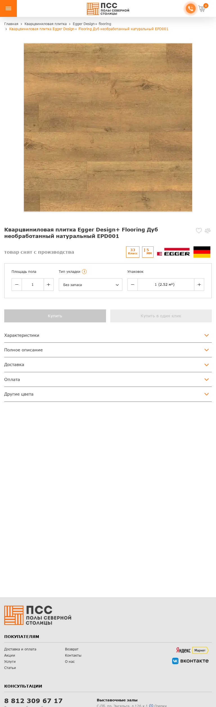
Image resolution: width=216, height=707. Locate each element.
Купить (55, 315)
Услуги (10, 661)
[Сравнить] (207, 230)
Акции (9, 655)
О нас (70, 661)
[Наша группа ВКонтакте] (190, 661)
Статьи (10, 668)
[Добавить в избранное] (199, 230)
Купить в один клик (161, 315)
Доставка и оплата (20, 649)
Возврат (71, 649)
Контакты (73, 655)
